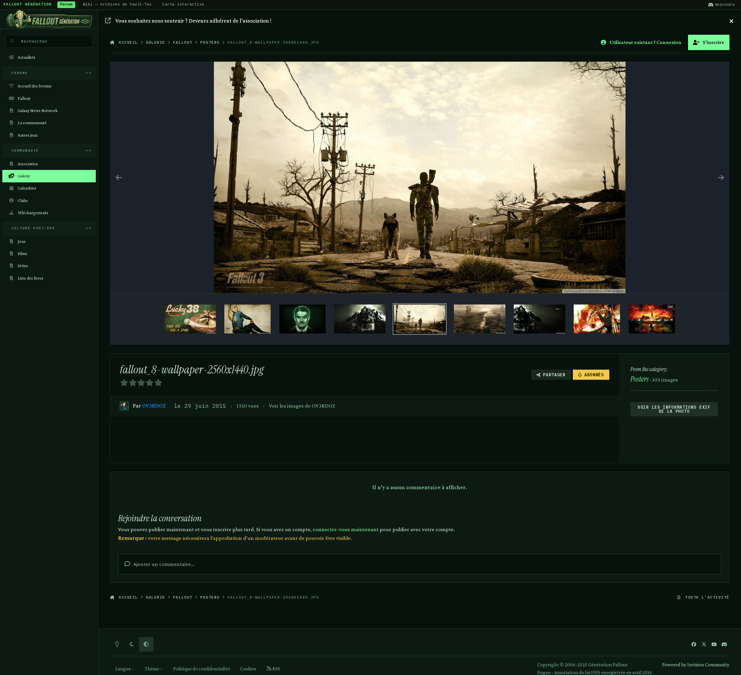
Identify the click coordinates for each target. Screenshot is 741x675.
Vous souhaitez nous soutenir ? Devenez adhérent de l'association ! (193, 20)
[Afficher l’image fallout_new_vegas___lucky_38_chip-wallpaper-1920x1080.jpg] (190, 319)
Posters (639, 379)
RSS (276, 669)
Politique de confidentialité (201, 669)
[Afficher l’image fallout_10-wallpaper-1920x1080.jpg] (539, 319)
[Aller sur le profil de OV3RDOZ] (124, 406)
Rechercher (34, 41)
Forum (66, 5)
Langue (123, 669)
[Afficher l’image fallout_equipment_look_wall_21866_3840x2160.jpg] (360, 319)
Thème (152, 669)
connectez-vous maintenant (346, 529)
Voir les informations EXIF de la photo (674, 409)
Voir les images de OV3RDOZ (302, 405)
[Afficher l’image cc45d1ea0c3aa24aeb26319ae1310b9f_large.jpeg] (652, 319)
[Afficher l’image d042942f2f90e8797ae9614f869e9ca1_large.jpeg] (597, 319)
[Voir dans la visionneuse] (420, 177)
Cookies (248, 669)
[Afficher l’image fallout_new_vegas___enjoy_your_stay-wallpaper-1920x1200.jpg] (247, 319)
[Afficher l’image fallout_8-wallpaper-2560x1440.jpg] (419, 319)
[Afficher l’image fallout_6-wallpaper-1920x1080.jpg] (479, 319)
